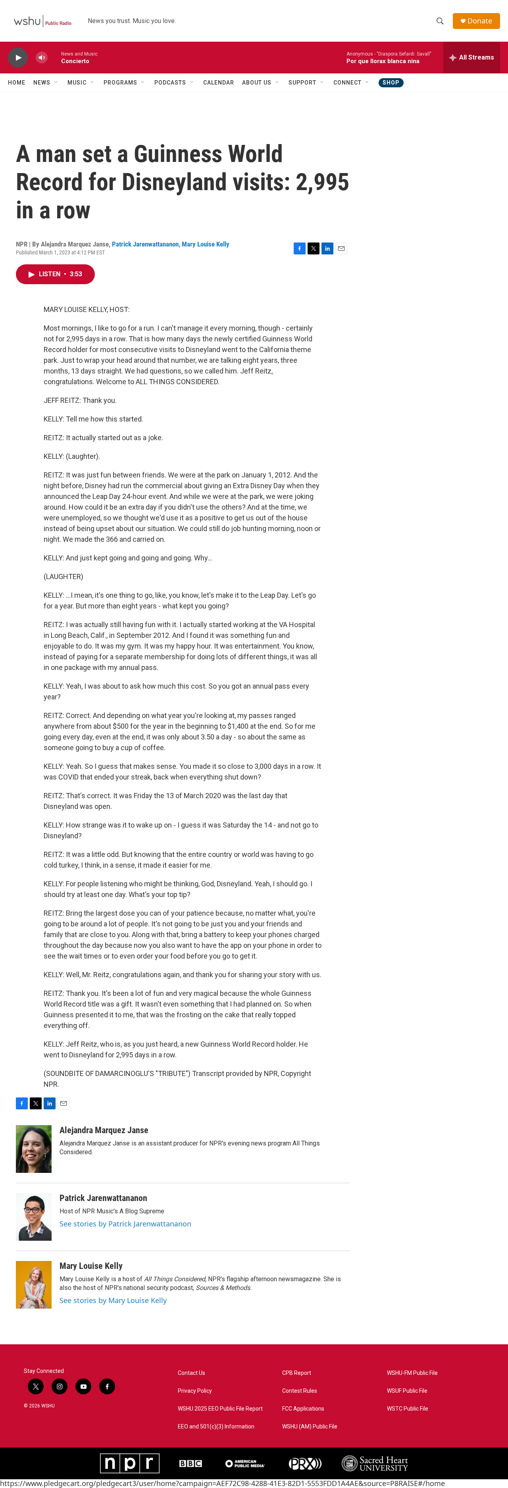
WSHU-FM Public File (412, 1373)
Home (16, 82)
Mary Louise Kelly (205, 244)
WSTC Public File (407, 1409)
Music (77, 82)
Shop (391, 82)
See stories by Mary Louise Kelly (113, 1300)
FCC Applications (303, 1409)
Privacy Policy (195, 1391)
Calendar (218, 82)
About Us (256, 82)
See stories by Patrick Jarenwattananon (125, 1223)
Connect (347, 82)
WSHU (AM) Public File (309, 1427)
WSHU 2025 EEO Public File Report (220, 1409)
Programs (120, 82)
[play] (18, 57)
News (41, 82)
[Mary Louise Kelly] (34, 1285)
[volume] (41, 58)
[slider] (54, 57)
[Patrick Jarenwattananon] (34, 1217)
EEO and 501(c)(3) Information (216, 1427)
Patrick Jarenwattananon (145, 244)
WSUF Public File (407, 1391)
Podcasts (170, 82)
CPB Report (296, 1373)
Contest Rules (299, 1391)
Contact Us (191, 1373)
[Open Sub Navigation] (56, 82)
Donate (480, 21)
